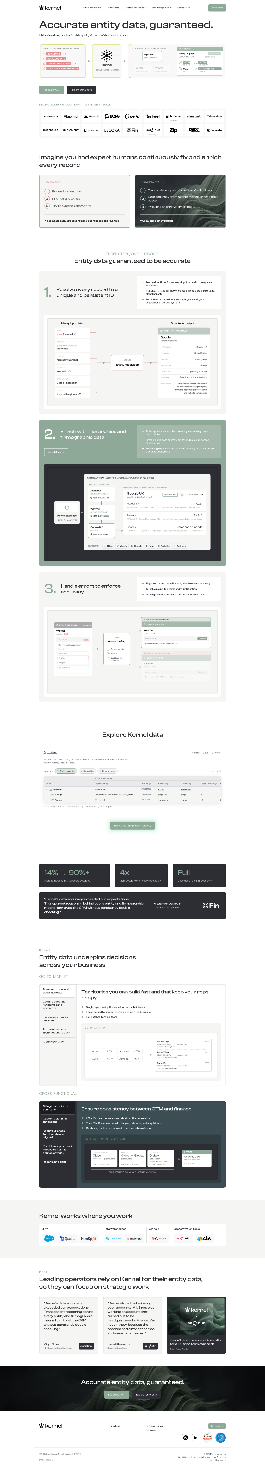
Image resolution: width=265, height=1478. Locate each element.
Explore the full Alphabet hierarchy (132, 825)
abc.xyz (161, 789)
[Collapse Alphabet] (46, 789)
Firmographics (108, 771)
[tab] (57, 991)
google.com (162, 794)
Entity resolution (67, 771)
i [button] (149, 784)
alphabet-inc (186, 789)
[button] (136, 7)
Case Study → (173, 121)
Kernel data (113, 8)
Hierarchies (88, 771)
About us (182, 8)
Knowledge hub (160, 8)
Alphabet (50, 752)
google (183, 794)
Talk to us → (217, 1426)
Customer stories (134, 8)
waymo (184, 800)
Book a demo (217, 8)
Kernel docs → (56, 452)
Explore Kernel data (81, 89)
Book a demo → (52, 89)
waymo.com (163, 800)
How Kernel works (91, 8)
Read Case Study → (180, 1349)
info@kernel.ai (46, 1460)
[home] (50, 7)
